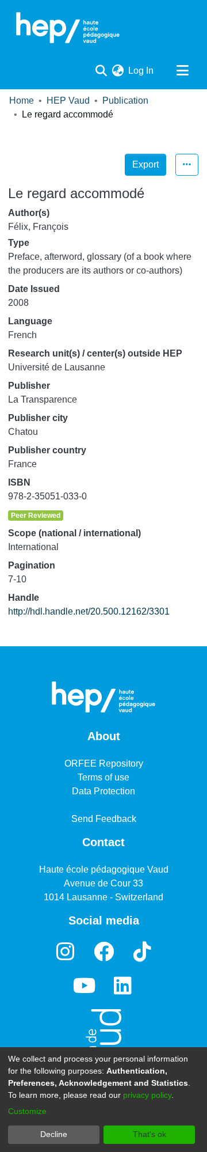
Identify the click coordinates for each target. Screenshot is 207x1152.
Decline (53, 1134)
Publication (125, 100)
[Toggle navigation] (182, 71)
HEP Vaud (68, 100)
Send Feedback (103, 819)
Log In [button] (141, 70)
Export (145, 164)
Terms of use (103, 777)
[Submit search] (101, 71)
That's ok (149, 1134)
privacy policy (147, 1095)
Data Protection (103, 791)
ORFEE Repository (103, 763)
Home (21, 100)
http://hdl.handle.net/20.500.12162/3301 (89, 611)
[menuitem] (117, 71)
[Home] (68, 28)
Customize (27, 1111)
